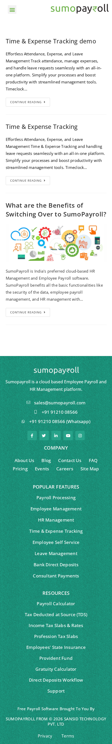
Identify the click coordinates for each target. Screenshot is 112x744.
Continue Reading (26, 102)
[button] (12, 9)
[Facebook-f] (32, 435)
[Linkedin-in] (56, 435)
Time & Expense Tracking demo (51, 41)
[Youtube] (68, 435)
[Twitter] (44, 435)
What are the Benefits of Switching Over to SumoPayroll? (56, 209)
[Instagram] (80, 435)
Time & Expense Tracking (42, 126)
